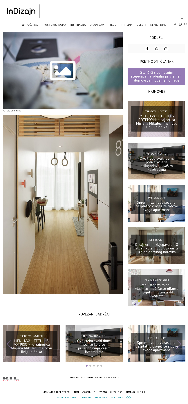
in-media (127, 24)
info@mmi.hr (88, 392)
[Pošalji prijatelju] (166, 48)
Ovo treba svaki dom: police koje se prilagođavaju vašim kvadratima (157, 164)
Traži (182, 18)
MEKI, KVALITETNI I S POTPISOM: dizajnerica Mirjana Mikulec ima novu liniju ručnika (156, 121)
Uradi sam (97, 24)
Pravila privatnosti (67, 397)
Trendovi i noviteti (156, 111)
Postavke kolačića (121, 397)
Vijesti (141, 24)
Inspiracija (78, 24)
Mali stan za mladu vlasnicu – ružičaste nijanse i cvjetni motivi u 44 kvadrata (156, 290)
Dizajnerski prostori (156, 280)
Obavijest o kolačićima (94, 397)
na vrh (181, 377)
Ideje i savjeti (156, 239)
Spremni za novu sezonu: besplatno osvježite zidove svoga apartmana (156, 206)
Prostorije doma (54, 24)
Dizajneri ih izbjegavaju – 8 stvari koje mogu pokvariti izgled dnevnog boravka (156, 248)
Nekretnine (158, 24)
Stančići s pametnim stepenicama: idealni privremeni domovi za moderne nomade (156, 76)
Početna (32, 24)
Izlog (112, 24)
